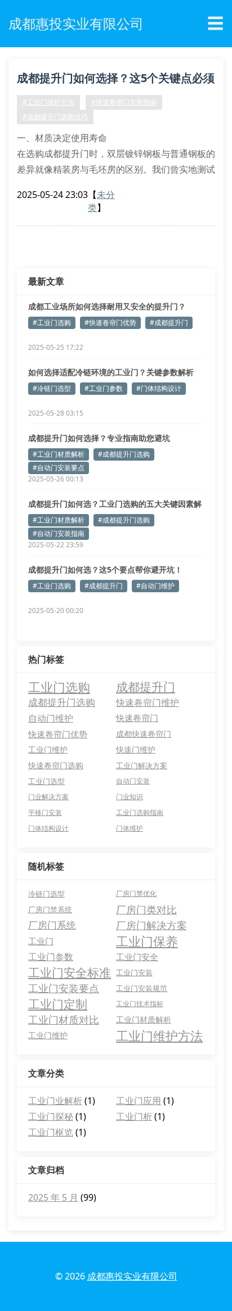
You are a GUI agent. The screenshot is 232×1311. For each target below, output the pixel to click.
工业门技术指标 (139, 1003)
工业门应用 (138, 1100)
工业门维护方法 (159, 1035)
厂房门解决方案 (151, 925)
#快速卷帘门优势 (110, 322)
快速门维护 (135, 750)
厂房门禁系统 (50, 909)
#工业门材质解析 (58, 454)
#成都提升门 (169, 322)
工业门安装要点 (63, 988)
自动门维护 (50, 718)
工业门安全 (137, 956)
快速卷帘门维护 (147, 702)
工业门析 (134, 1116)
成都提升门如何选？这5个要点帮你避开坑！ (105, 569)
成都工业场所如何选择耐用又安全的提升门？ (107, 306)
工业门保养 (147, 941)
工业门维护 (48, 749)
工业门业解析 (55, 1100)
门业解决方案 (48, 796)
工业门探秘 (50, 1116)
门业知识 (129, 796)
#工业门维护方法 (48, 102)
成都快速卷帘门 (143, 733)
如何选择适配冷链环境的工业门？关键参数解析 (111, 372)
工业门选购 (59, 687)
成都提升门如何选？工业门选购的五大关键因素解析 (115, 504)
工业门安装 (134, 972)
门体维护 (129, 828)
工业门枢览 (50, 1132)
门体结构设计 (48, 828)
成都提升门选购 (61, 702)
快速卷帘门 (137, 718)
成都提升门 (145, 687)
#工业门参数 (103, 388)
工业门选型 (46, 781)
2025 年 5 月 (53, 1197)
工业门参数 (50, 956)
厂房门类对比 (146, 909)
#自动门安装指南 (58, 533)
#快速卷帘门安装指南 (124, 102)
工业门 (40, 941)
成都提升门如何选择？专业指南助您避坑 (99, 438)
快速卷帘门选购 (55, 765)
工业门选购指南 (139, 812)
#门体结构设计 (158, 388)
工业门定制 (57, 1004)
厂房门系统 (52, 924)
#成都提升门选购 (124, 454)
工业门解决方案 (141, 765)
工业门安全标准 (69, 972)
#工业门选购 (52, 322)
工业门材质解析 (143, 1019)
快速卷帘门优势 (57, 734)
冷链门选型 (46, 894)
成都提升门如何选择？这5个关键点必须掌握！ (116, 79)
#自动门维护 (155, 586)
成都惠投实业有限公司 (132, 1276)
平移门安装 (45, 812)
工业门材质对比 (63, 1019)
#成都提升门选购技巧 (55, 116)
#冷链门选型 (52, 388)
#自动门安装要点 (58, 467)
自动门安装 (133, 781)
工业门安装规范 (141, 988)
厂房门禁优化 (136, 893)
